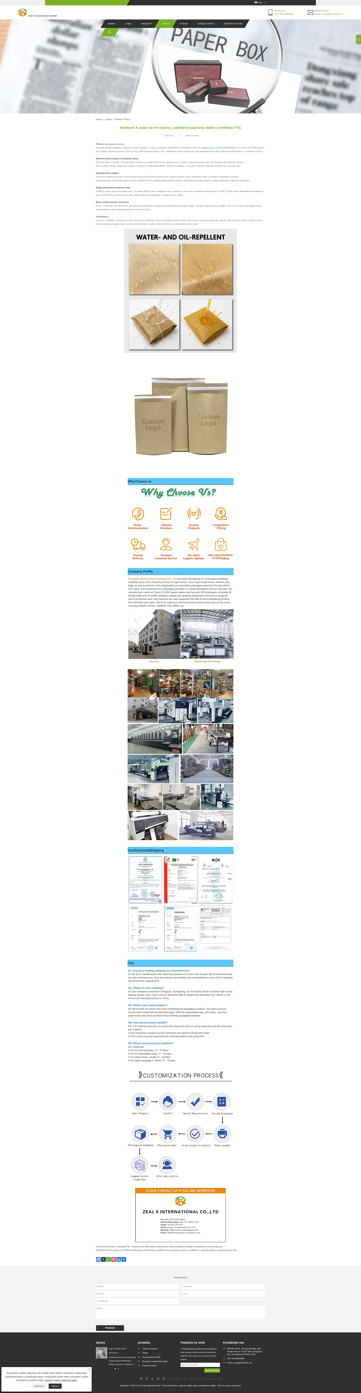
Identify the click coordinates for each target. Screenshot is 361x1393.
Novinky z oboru (122, 119)
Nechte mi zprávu (192, 136)
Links (170, 1379)
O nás (128, 24)
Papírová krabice (150, 1348)
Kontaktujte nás (233, 24)
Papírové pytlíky (149, 1365)
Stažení (184, 24)
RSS (186, 1379)
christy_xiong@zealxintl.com (328, 14)
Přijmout (55, 1386)
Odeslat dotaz (206, 24)
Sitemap (178, 1379)
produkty (146, 24)
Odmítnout (39, 1386)
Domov (111, 24)
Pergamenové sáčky (151, 1357)
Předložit (110, 1328)
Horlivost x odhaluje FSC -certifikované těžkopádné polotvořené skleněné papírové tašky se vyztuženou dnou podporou (164, 1246)
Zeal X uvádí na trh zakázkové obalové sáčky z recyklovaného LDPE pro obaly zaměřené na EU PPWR (122, 1348)
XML (192, 1379)
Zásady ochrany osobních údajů (61, 1380)
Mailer (145, 1353)
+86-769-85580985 (283, 14)
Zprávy (166, 24)
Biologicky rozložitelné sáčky (155, 1361)
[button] (115, 1369)
